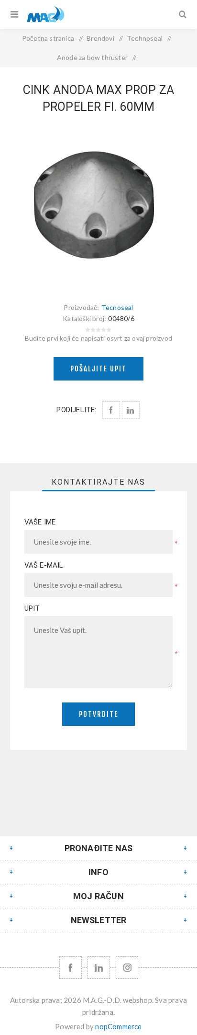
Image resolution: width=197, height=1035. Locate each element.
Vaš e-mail (44, 565)
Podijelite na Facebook (111, 410)
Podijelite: (76, 409)
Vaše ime (40, 522)
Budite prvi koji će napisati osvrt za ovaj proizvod (98, 338)
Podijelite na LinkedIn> (131, 410)
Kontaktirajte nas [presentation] (98, 482)
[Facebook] (70, 967)
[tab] (98, 482)
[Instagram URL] (127, 967)
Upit (32, 608)
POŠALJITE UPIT (98, 368)
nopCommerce (118, 1026)
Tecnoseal (117, 307)
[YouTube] (99, 967)
